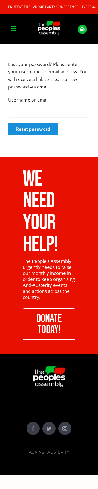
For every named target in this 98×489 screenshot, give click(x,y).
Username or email (30, 100)
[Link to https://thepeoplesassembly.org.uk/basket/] (82, 29)
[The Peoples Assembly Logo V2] (49, 18)
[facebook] (33, 428)
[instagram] (64, 428)
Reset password (33, 129)
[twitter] (49, 428)
